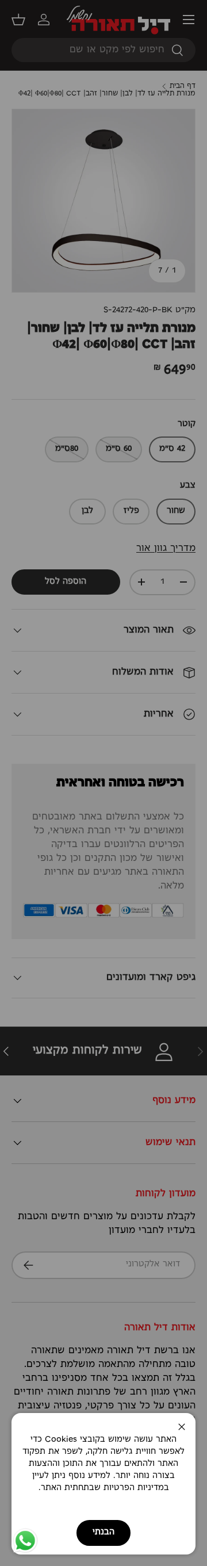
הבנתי (103, 1532)
